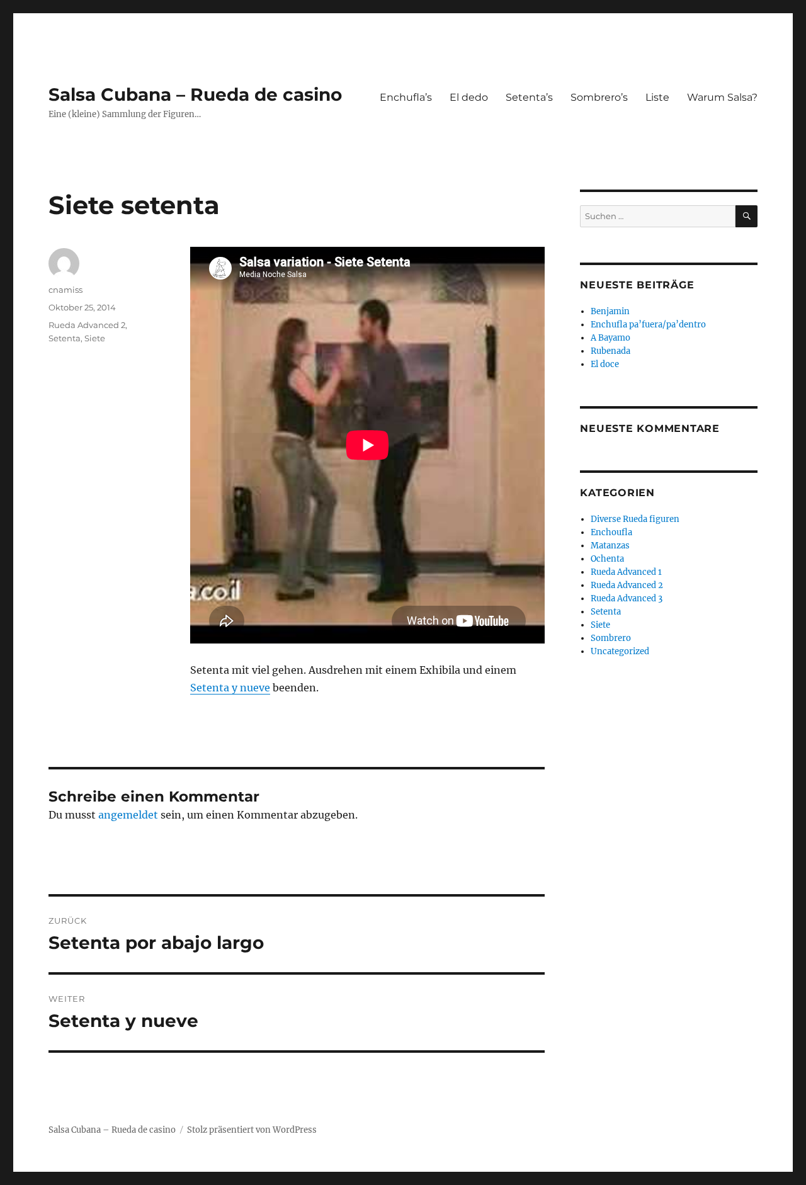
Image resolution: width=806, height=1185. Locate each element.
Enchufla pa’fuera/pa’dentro (648, 324)
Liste (657, 97)
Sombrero (611, 638)
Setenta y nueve (230, 687)
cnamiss (65, 290)
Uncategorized (620, 651)
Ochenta (607, 558)
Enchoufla (611, 532)
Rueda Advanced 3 (626, 598)
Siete (94, 338)
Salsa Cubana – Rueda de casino (195, 94)
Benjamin (610, 311)
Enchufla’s (406, 97)
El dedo (469, 97)
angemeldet (128, 814)
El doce (605, 364)
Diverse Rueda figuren (635, 519)
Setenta (64, 338)
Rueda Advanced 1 (626, 572)
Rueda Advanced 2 (86, 325)
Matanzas (610, 545)
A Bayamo (610, 337)
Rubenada (610, 351)
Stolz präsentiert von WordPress (252, 1130)
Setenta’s (529, 97)
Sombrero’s (599, 97)
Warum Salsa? (722, 97)
